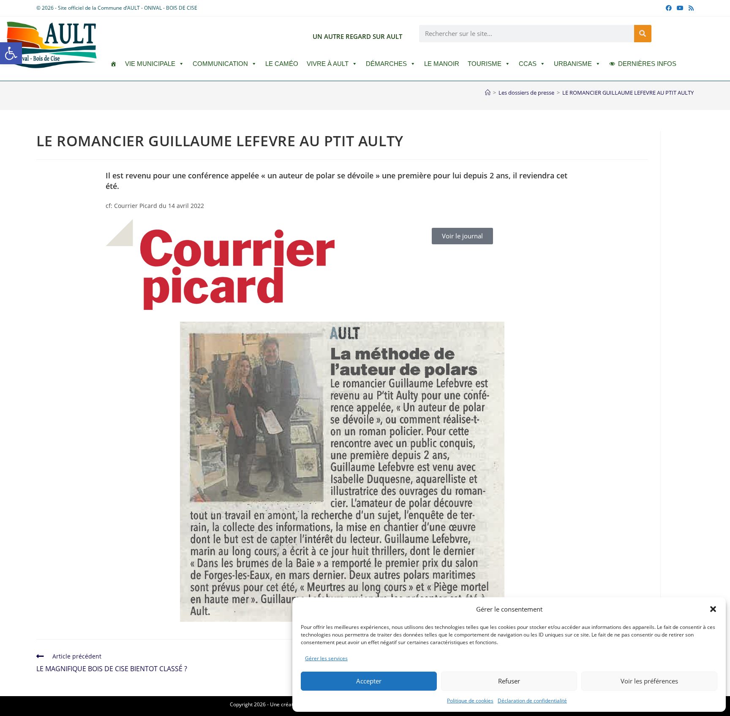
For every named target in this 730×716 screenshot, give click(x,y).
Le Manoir (441, 63)
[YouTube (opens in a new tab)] (680, 8)
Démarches (386, 63)
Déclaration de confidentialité (532, 700)
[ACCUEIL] (113, 64)
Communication (220, 63)
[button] (11, 53)
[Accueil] (487, 92)
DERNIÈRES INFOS (647, 63)
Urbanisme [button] (573, 63)
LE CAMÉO (281, 63)
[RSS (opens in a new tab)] (690, 8)
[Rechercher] (642, 33)
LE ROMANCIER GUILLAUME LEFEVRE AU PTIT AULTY (628, 92)
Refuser (509, 681)
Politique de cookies (470, 700)
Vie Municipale (150, 63)
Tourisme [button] (484, 63)
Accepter (368, 681)
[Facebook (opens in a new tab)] (668, 8)
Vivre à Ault (328, 63)
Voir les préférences (649, 681)
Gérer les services (326, 658)
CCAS (528, 63)
